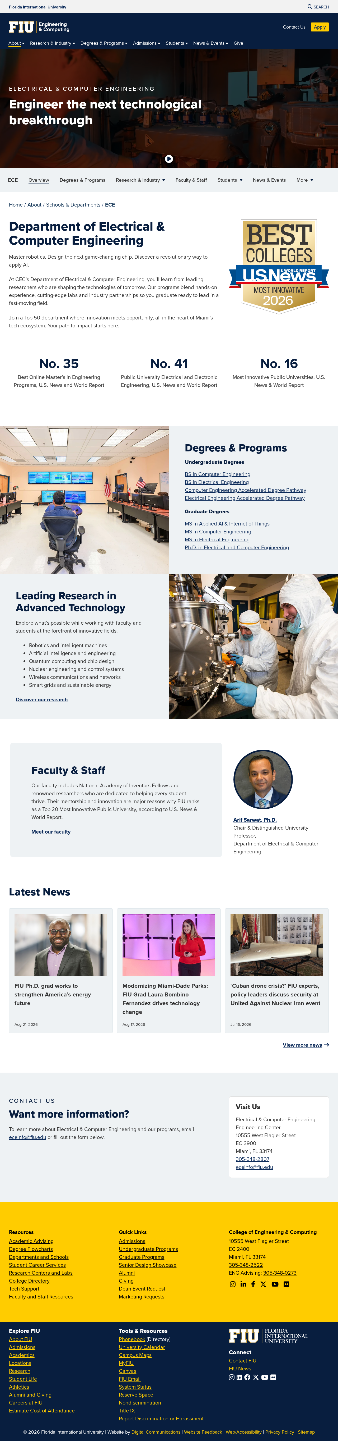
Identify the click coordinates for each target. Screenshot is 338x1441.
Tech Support (24, 1288)
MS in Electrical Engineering (217, 539)
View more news (302, 1045)
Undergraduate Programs (148, 1249)
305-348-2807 (252, 1159)
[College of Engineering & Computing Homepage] (39, 27)
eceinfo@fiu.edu (27, 1137)
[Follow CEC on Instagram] (233, 1284)
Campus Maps (135, 1355)
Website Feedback (203, 1432)
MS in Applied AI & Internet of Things (227, 523)
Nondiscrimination (140, 1402)
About (34, 204)
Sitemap (306, 1432)
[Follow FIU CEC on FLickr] (287, 1284)
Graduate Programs (141, 1257)
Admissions (132, 1241)
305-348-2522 (246, 1265)
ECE (13, 180)
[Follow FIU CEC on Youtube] (275, 1284)
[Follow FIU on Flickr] (274, 1377)
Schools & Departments (73, 204)
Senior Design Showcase (147, 1265)
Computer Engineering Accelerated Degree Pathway (245, 490)
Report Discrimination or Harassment (161, 1418)
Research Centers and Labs (41, 1273)
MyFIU (126, 1363)
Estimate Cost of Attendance (42, 1410)
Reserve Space (136, 1394)
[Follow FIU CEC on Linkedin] (244, 1284)
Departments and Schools (39, 1257)
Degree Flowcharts (31, 1249)
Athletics (19, 1386)
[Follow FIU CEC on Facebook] (254, 1284)
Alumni (127, 1273)
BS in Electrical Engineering (217, 482)
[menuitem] (16, 43)
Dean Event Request (142, 1288)
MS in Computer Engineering (218, 531)
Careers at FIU (26, 1402)
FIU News (240, 1368)
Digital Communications (156, 1432)
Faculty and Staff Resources (41, 1296)
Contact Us (294, 27)
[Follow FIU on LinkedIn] (240, 1377)
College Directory (29, 1280)
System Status (135, 1386)
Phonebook (132, 1339)
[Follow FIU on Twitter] (257, 1377)
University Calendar (142, 1347)
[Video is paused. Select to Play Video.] (169, 159)
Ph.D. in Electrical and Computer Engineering (237, 547)
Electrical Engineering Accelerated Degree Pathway (245, 498)
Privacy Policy (279, 1432)
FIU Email (130, 1379)
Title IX (127, 1410)
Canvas (127, 1371)
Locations (20, 1363)
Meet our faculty (51, 831)
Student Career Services (37, 1265)
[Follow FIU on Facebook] (248, 1377)
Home (16, 204)
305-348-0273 (280, 1273)
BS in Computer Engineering (217, 474)
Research (19, 1371)
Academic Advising (31, 1241)
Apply (320, 27)
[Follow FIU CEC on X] (264, 1284)
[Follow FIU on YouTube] (265, 1377)
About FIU (20, 1339)
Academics (22, 1355)
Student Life (23, 1379)
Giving (126, 1280)
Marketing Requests (141, 1296)
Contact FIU (242, 1360)
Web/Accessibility (244, 1432)
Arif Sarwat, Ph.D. (255, 820)
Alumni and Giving (30, 1394)
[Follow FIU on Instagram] (233, 1377)
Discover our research (42, 699)
